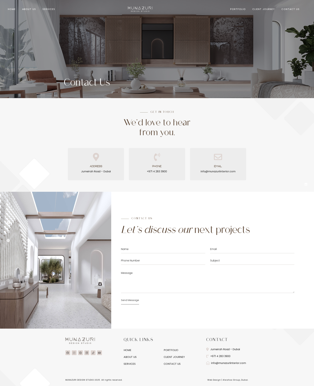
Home (12, 9)
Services (49, 9)
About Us (29, 9)
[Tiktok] (306, 193)
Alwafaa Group (231, 379)
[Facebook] (8, 223)
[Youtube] (306, 202)
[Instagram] (8, 232)
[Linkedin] (306, 184)
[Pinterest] (8, 240)
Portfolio (238, 9)
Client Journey (263, 9)
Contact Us (290, 9)
